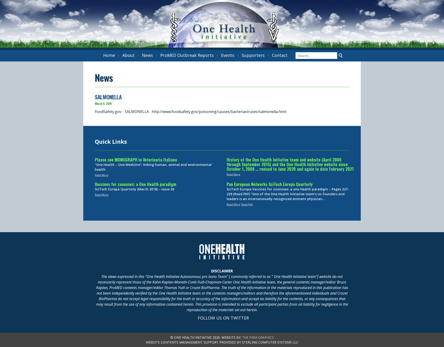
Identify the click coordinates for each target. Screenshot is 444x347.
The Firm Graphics (258, 337)
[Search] (340, 55)
